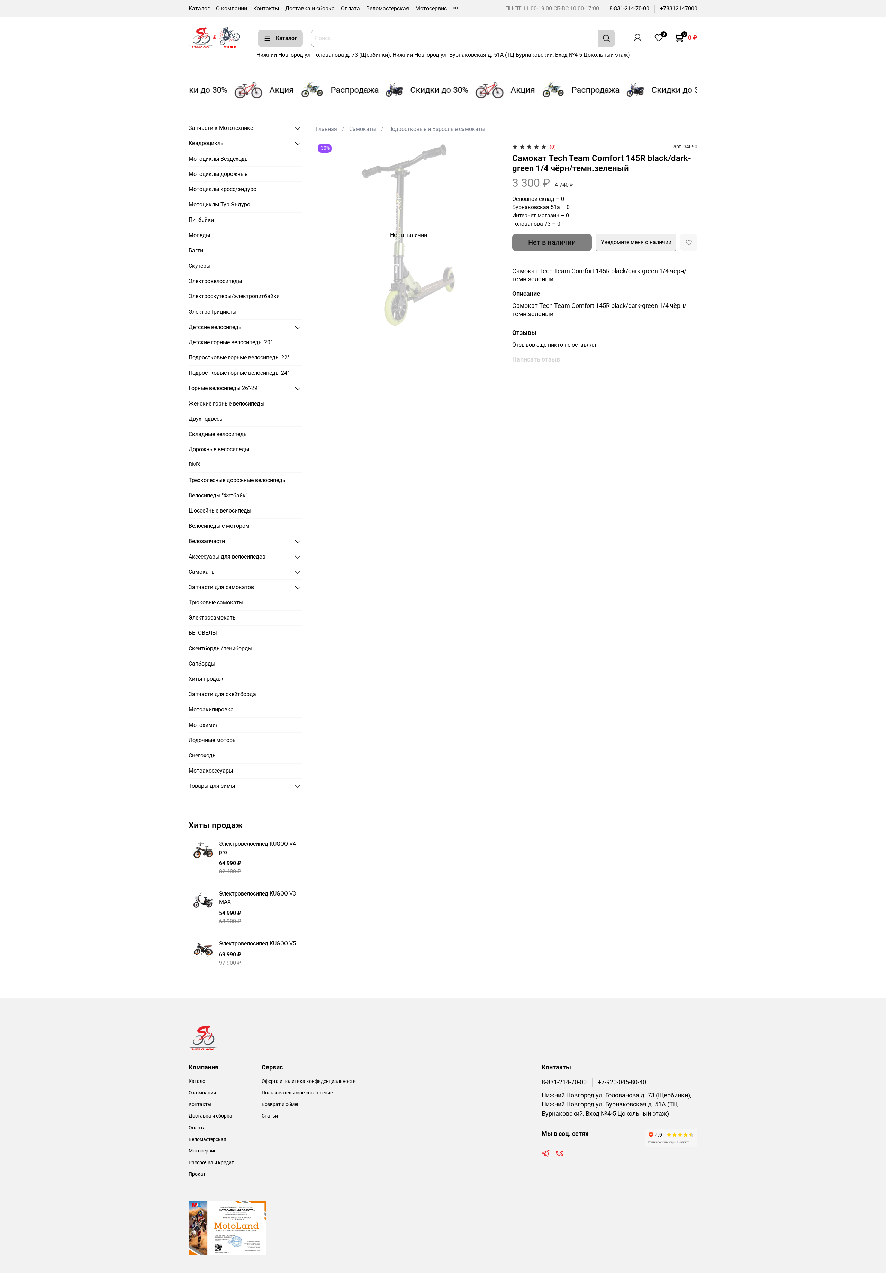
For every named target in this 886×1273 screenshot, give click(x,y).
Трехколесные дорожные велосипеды (238, 480)
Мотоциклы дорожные (218, 174)
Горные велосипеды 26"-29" (224, 388)
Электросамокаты (213, 617)
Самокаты (362, 129)
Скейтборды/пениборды (220, 648)
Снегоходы (203, 755)
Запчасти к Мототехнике (221, 128)
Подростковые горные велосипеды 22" (239, 357)
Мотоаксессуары (211, 770)
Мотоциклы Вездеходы (219, 158)
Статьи (270, 1116)
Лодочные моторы (213, 740)
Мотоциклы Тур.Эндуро (219, 204)
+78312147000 (678, 8)
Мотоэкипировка (211, 709)
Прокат (197, 1174)
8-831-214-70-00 (629, 8)
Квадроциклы (207, 143)
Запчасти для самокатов (221, 587)
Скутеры (199, 265)
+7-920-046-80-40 (622, 1082)
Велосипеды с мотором (219, 526)
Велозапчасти (207, 541)
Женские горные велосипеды (226, 403)
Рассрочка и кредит (211, 1163)
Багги (196, 250)
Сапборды (202, 663)
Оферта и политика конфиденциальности (309, 1081)
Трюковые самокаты (216, 602)
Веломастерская (387, 8)
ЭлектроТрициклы (212, 312)
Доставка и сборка (310, 8)
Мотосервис (431, 8)
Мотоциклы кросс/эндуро (222, 189)
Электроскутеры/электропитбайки (234, 296)
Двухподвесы (206, 419)
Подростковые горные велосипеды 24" (239, 373)
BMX (194, 464)
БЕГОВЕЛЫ (203, 633)
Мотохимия (204, 725)
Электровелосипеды (215, 281)
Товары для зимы (212, 786)
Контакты (266, 8)
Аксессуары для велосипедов (227, 556)
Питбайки (201, 219)
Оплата (350, 8)
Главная (326, 129)
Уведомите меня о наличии (636, 242)
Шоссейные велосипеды (220, 510)
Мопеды (199, 235)
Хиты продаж (206, 679)
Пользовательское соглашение (297, 1093)
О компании (231, 8)
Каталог (199, 8)
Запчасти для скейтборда (222, 694)
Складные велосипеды (218, 434)
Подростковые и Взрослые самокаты (436, 129)
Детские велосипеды (216, 327)
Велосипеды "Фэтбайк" (218, 495)
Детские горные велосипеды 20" (230, 342)
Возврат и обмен (281, 1104)
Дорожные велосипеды (219, 449)
